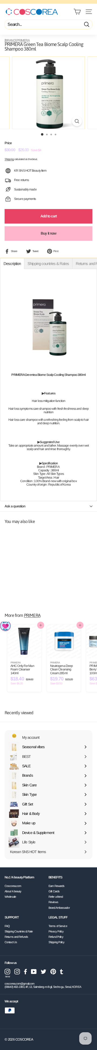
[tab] (12, 263)
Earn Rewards (56, 886)
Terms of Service (57, 926)
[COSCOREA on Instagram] (17, 971)
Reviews (53, 902)
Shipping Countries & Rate (19, 931)
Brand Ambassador (59, 907)
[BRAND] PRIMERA (17, 40)
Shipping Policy (56, 942)
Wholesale (10, 896)
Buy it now (49, 233)
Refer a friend (55, 896)
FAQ (7, 926)
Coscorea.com (13, 886)
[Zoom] (77, 121)
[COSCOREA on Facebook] (25, 971)
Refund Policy (55, 936)
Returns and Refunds (16, 936)
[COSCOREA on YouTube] (34, 971)
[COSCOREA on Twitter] (43, 971)
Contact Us (11, 942)
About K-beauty (13, 891)
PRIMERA (32, 615)
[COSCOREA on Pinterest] (53, 971)
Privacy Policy (56, 931)
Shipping (9, 159)
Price (8, 143)
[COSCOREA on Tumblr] (61, 971)
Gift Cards (54, 891)
